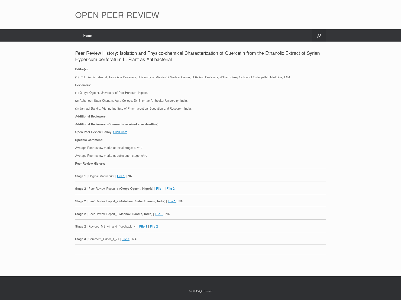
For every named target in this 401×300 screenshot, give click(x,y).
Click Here (120, 132)
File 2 (171, 188)
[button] (319, 35)
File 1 (121, 176)
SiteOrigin (197, 291)
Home (87, 35)
